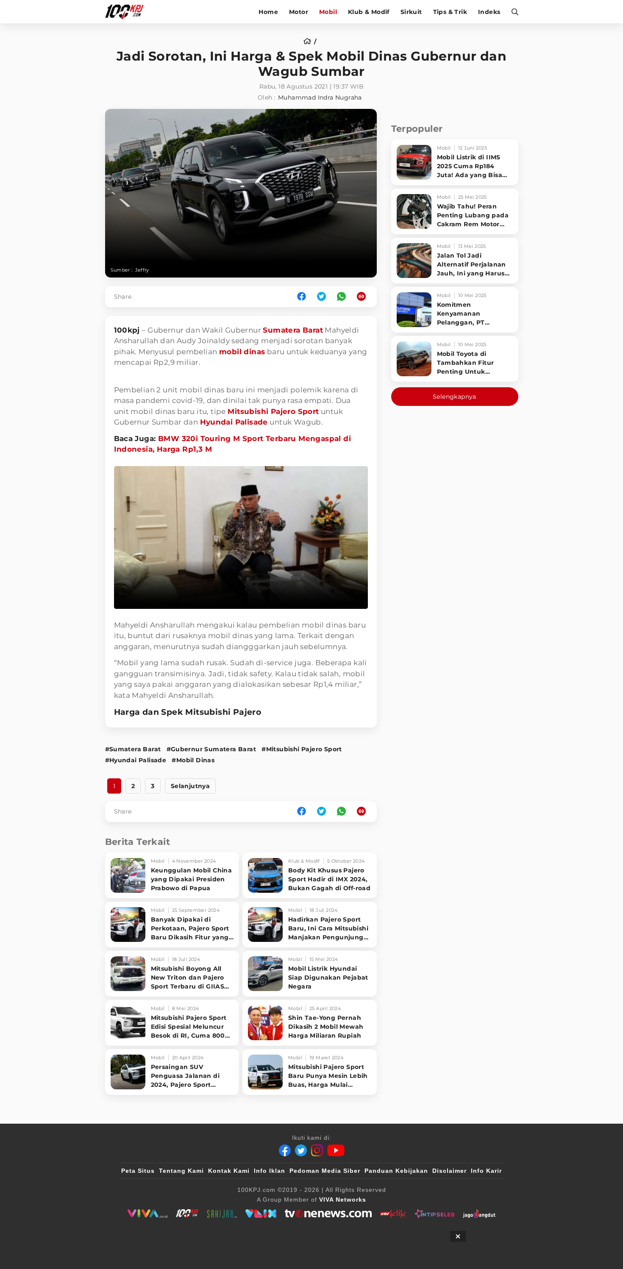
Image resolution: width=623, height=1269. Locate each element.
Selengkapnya (454, 396)
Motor (298, 12)
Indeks (489, 12)
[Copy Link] (364, 296)
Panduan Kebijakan (396, 1170)
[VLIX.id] (261, 1213)
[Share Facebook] (302, 296)
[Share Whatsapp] (341, 296)
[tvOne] (328, 1213)
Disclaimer (449, 1170)
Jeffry (142, 270)
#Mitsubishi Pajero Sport (301, 749)
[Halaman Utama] (127, 11)
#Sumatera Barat (133, 749)
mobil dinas (242, 351)
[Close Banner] (458, 1236)
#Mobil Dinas (193, 760)
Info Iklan (269, 1170)
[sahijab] (222, 1213)
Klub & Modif (368, 12)
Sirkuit (411, 12)
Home (268, 12)
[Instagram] (317, 1150)
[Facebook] (285, 1150)
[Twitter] (301, 1150)
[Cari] (512, 11)
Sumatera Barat (293, 330)
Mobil (328, 12)
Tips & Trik (450, 12)
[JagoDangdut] (479, 1213)
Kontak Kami (229, 1170)
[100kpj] (187, 1213)
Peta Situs (138, 1170)
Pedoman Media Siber (324, 1170)
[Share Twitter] (321, 296)
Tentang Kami (181, 1170)
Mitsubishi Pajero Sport (273, 411)
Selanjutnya (190, 786)
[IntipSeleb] (434, 1213)
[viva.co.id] (147, 1213)
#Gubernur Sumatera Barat (211, 749)
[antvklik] (393, 1213)
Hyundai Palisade (234, 422)
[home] (310, 41)
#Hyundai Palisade (136, 760)
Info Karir (486, 1170)
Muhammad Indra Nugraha (320, 97)
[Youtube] (336, 1150)
